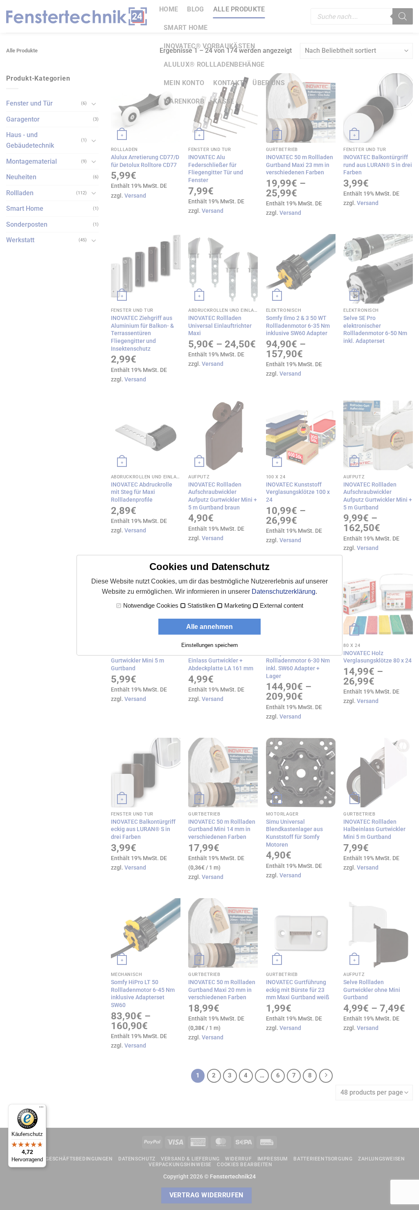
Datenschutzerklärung (283, 591)
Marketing (237, 605)
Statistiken (201, 605)
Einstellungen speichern (209, 645)
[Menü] (41, 1109)
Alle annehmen (209, 626)
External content (281, 605)
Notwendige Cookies (150, 605)
